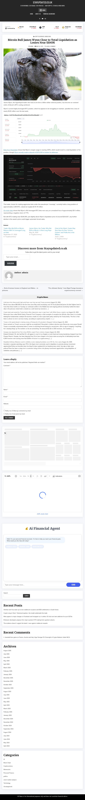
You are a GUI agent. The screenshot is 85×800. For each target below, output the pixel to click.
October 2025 (8, 684)
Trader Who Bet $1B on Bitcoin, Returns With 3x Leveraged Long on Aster (14, 230)
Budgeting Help (37, 546)
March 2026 (7, 667)
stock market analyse (10, 780)
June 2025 (7, 698)
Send (73, 584)
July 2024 (6, 736)
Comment (7, 365)
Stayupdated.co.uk (42, 2)
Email (6, 396)
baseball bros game (11, 637)
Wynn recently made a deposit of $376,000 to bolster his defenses (36, 152)
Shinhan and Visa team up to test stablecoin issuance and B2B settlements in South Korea (31, 609)
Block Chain (7, 763)
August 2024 (7, 732)
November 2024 (8, 722)
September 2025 (8, 688)
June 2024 (7, 739)
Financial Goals (11, 546)
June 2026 (7, 657)
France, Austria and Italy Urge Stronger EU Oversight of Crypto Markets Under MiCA (44, 637)
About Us (38, 14)
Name (6, 389)
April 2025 (7, 705)
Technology (7, 783)
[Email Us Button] (45, 18)
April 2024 (7, 746)
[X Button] (39, 18)
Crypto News (42, 297)
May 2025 (6, 701)
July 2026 (6, 654)
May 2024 (6, 742)
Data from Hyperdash (11, 150)
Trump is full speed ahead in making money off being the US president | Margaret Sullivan (30, 322)
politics (6, 776)
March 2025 (7, 708)
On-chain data (8, 210)
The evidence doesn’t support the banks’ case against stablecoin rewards (26, 623)
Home (31, 14)
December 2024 (8, 719)
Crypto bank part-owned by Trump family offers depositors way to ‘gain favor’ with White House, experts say (36, 312)
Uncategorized (8, 786)
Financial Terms (24, 546)
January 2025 (8, 715)
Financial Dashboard (49, 14)
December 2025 (8, 678)
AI (4, 759)
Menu (43, 10)
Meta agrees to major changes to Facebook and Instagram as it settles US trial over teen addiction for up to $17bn (38, 616)
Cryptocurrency (39, 36)
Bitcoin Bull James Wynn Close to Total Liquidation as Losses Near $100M (42, 41)
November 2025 (8, 681)
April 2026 (7, 664)
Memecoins (48, 36)
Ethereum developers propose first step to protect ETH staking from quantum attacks (29, 620)
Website (6, 404)
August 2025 (7, 691)
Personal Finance (9, 773)
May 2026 (6, 661)
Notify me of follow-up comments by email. (18, 411)
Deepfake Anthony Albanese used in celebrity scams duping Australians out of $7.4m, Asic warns (33, 342)
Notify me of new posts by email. (15, 414)
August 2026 (7, 650)
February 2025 (8, 712)
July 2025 (6, 695)
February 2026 (8, 671)
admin (31, 46)
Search (6, 593)
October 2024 (8, 725)
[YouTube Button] (42, 18)
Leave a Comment (51, 46)
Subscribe (10, 263)
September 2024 (8, 729)
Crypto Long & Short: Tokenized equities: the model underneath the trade (25, 613)
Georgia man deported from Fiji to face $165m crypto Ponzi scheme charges (26, 332)
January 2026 (8, 674)
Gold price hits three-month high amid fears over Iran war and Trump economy (27, 302)
